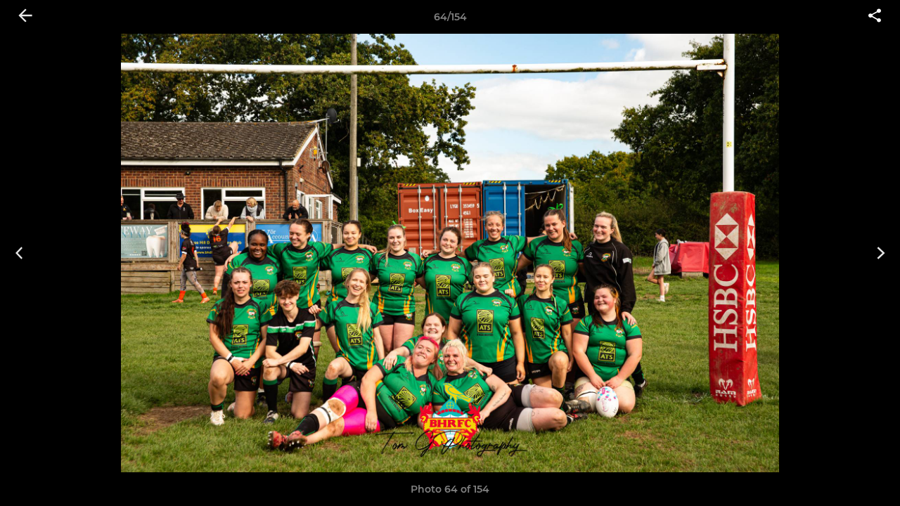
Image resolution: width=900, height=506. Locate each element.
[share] (874, 17)
